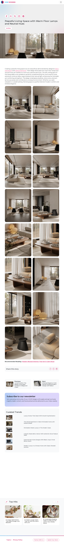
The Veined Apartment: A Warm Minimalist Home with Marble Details (39, 422)
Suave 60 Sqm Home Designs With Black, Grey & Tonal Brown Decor (39, 440)
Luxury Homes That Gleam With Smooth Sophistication (39, 416)
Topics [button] (8, 540)
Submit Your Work (52, 540)
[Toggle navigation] (61, 2)
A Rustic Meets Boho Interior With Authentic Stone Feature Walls (41, 434)
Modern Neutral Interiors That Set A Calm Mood (38, 361)
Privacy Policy (17, 540)
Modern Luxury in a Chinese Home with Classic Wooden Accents (40, 446)
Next (57, 501)
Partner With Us (39, 540)
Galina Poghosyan (20, 70)
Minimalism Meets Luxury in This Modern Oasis (37, 428)
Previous (54, 501)
